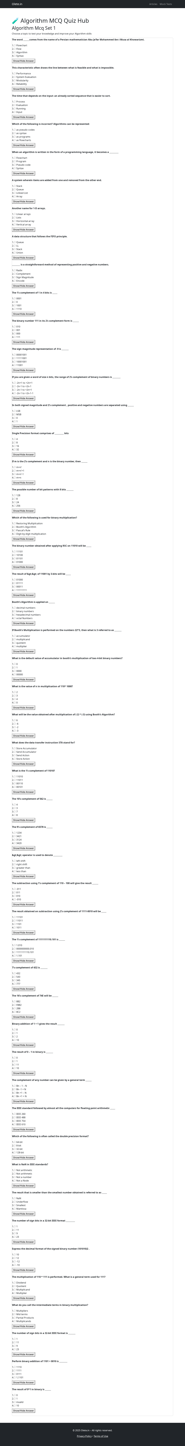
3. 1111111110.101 (23, 952)
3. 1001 (17, 305)
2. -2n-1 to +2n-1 (21, 386)
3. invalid (17, 1402)
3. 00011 (17, 586)
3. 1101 (17, 924)
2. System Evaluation (24, 77)
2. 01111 (17, 583)
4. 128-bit (18, 1152)
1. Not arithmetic (22, 1170)
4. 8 (15, 815)
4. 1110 (17, 308)
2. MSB (16, 414)
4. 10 (15, 1040)
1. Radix (17, 270)
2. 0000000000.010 (23, 948)
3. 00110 (17, 783)
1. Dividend (19, 1282)
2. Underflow (20, 1201)
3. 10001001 (19, 361)
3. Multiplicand (21, 1289)
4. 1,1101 (17, 1377)
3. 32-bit (17, 1149)
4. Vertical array (21, 224)
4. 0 (15, 702)
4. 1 (15, 421)
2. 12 (15, 1258)
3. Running (19, 108)
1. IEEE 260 (18, 1114)
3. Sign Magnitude (23, 277)
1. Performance (21, 73)
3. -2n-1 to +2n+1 (22, 389)
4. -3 (15, 730)
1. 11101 (17, 551)
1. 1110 (17, 1367)
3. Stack (17, 249)
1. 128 (16, 495)
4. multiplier (19, 646)
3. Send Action (20, 755)
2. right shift (19, 864)
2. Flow (16, 48)
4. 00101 (17, 787)
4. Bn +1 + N (19, 1096)
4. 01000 (17, 562)
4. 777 (16, 983)
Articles (153, 4)
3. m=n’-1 (18, 474)
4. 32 (15, 449)
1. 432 (16, 973)
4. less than (19, 871)
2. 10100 (17, 555)
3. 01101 (17, 558)
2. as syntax (19, 133)
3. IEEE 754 (18, 1120)
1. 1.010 (17, 945)
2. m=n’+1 (18, 470)
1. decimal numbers (23, 607)
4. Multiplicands (21, 1321)
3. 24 (15, 502)
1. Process (18, 101)
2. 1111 (17, 1370)
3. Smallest (19, 1205)
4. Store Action (21, 758)
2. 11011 (17, 780)
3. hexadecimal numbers (26, 614)
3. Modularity (20, 80)
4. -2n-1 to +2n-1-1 (22, 393)
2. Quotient (19, 1286)
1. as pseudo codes (23, 129)
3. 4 (15, 699)
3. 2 (15, 1036)
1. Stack (17, 186)
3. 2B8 (16, 1008)
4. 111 (16, 337)
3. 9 (15, 1233)
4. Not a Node (20, 1180)
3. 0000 (17, 671)
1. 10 (15, 1254)
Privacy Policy (84, 1436)
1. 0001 (17, 298)
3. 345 (16, 980)
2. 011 (16, 892)
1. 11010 (17, 776)
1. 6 (15, 720)
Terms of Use (101, 1436)
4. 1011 (17, 927)
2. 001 (16, 330)
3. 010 (16, 896)
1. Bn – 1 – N (19, 1085)
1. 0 (15, 664)
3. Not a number (22, 1177)
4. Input (17, 112)
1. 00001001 (19, 354)
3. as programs (21, 136)
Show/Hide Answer (23, 60)
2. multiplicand (21, 639)
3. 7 (15, 811)
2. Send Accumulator (24, 751)
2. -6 (15, 723)
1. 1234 (17, 832)
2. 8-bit (16, 1145)
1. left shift (18, 860)
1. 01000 (17, 579)
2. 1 (15, 667)
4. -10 (16, 1265)
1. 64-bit (17, 1142)
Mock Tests (166, 4)
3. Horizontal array (23, 221)
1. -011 (16, 889)
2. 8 (15, 442)
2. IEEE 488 (18, 1117)
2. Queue (18, 189)
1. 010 (16, 326)
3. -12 (16, 1261)
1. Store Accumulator (24, 748)
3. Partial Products (23, 1317)
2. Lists (16, 217)
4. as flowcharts (21, 140)
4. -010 (16, 899)
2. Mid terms (20, 1314)
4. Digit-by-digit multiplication (29, 533)
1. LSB (16, 411)
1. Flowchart (19, 45)
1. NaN (16, 1198)
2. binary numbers (23, 611)
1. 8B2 (16, 1001)
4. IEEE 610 (18, 1124)
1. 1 (15, 1226)
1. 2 (15, 692)
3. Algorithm (19, 52)
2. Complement (21, 273)
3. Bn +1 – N (19, 1092)
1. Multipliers (20, 1310)
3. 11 (15, 1064)
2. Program (19, 161)
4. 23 (15, 1236)
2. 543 (16, 976)
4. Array (17, 196)
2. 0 (15, 302)
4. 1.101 (17, 955)
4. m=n (16, 477)
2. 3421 (17, 836)
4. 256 (16, 505)
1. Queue (18, 242)
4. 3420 (17, 843)
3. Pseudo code (21, 164)
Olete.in (17, 4)
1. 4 (15, 439)
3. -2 (15, 727)
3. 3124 (17, 839)
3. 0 (15, 417)
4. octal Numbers (22, 618)
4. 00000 (17, 674)
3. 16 (15, 446)
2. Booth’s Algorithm (24, 526)
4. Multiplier (19, 1293)
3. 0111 (17, 1374)
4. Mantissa (19, 1208)
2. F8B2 (17, 1005)
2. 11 (15, 1229)
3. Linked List (20, 193)
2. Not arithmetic (22, 1173)
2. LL (15, 245)
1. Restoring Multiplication (27, 523)
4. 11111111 (19, 590)
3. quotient (19, 642)
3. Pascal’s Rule (21, 530)
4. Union (17, 252)
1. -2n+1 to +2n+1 (22, 382)
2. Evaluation (20, 105)
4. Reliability (19, 84)
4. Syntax (18, 55)
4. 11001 (17, 365)
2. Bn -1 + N (19, 1089)
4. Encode (18, 280)
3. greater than (21, 867)
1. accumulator (21, 635)
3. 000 (16, 333)
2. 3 (15, 695)
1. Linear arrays (21, 214)
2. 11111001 (19, 358)
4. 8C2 (16, 1011)
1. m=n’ (17, 467)
